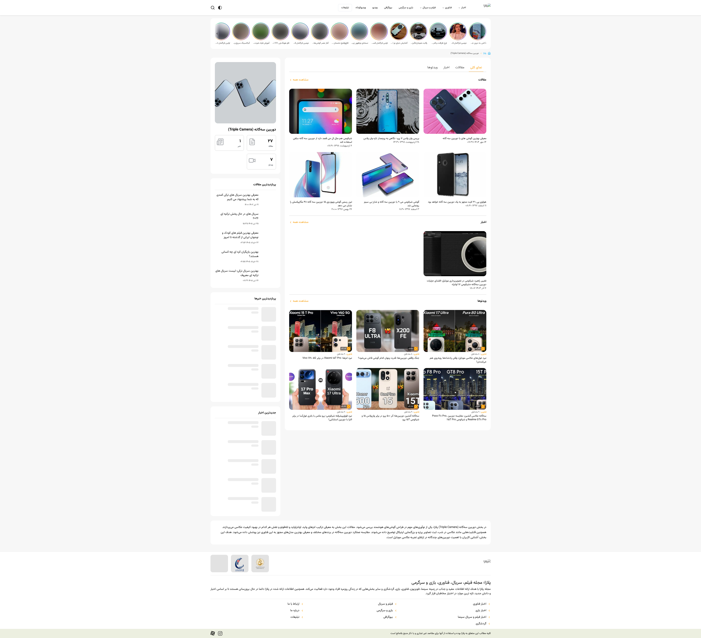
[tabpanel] (387, 249)
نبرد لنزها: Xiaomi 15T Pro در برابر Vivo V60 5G (327, 358)
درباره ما (294, 622)
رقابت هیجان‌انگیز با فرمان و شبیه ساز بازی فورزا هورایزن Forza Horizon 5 (418, 43)
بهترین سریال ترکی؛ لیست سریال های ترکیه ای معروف (236, 273)
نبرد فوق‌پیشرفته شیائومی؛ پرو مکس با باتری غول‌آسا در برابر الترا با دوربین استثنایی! (322, 417)
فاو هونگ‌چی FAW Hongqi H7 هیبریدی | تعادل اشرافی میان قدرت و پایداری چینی (280, 43)
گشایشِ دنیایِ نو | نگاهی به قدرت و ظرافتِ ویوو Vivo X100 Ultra (399, 43)
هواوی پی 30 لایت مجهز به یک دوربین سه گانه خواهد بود (457, 202)
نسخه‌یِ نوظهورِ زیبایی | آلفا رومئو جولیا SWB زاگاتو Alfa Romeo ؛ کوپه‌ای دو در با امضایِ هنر (359, 43)
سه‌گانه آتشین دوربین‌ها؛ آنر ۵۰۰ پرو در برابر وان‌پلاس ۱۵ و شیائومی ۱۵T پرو (390, 417)
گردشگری (481, 635)
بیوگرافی (388, 8)
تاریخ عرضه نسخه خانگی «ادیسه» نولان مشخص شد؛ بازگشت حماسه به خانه (236, 433)
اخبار (463, 7)
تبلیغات (345, 8)
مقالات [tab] (459, 67)
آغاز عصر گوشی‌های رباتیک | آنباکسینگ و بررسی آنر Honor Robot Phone (320, 43)
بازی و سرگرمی (406, 8)
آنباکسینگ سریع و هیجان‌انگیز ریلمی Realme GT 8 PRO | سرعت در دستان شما (241, 43)
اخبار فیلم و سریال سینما (472, 629)
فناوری (448, 7)
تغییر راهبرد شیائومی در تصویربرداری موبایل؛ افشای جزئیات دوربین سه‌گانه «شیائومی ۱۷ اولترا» (456, 282)
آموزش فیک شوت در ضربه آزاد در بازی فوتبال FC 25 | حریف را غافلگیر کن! (261, 43)
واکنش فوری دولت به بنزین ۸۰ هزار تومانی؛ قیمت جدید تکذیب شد (238, 475)
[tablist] (387, 68)
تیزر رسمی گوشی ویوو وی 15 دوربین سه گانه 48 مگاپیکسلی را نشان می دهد (321, 204)
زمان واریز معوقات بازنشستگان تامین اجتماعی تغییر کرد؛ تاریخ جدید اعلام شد (237, 455)
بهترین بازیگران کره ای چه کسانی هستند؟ (239, 254)
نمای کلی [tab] (476, 67)
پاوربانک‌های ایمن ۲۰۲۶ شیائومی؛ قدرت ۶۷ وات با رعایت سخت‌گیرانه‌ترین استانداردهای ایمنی (237, 335)
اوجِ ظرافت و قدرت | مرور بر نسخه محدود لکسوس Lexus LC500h (438, 43)
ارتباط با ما (293, 616)
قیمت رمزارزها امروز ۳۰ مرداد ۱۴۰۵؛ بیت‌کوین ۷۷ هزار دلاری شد (238, 494)
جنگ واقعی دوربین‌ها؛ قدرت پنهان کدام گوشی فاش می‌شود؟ (388, 358)
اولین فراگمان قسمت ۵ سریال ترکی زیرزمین (379, 43)
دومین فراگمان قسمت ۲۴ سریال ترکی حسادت (300, 43)
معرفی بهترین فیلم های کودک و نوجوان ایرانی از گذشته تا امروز (240, 235)
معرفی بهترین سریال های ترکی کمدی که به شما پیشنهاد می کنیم (237, 197)
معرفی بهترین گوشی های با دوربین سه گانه (464, 138)
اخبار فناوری (479, 616)
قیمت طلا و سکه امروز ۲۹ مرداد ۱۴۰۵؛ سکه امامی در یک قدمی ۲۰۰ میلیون (236, 393)
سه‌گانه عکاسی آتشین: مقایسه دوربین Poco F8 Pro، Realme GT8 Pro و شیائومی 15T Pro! (459, 417)
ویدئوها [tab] (432, 67)
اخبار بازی (481, 622)
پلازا (484, 53)
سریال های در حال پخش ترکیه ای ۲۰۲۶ (239, 216)
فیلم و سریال (429, 7)
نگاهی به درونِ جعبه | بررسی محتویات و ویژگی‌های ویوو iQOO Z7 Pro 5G (478, 43)
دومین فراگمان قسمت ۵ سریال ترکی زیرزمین (458, 43)
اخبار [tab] (446, 67)
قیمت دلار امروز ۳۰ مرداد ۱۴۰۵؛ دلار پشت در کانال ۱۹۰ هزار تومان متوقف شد (237, 515)
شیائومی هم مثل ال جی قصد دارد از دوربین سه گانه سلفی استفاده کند (322, 140)
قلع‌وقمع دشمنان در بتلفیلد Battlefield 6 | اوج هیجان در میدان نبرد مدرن (340, 43)
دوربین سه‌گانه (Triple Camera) (465, 53)
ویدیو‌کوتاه (361, 8)
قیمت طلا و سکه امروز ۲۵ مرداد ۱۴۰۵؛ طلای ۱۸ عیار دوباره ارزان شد (236, 374)
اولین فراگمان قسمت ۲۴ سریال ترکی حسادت (221, 43)
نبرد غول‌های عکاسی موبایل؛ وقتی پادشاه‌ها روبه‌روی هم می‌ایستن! (458, 360)
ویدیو (375, 8)
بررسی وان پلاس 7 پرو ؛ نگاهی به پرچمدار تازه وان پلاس (391, 138)
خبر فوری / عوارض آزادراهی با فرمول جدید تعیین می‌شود (238, 355)
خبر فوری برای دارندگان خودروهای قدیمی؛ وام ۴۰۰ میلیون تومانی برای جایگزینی (238, 313)
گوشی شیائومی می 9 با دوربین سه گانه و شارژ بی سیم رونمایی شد (391, 204)
